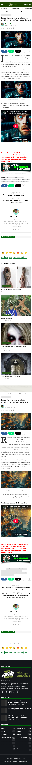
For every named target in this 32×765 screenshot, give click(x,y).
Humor (24, 740)
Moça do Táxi (24, 181)
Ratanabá (23, 572)
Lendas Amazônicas (16, 570)
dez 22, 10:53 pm (7, 378)
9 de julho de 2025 (14, 719)
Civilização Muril (22, 568)
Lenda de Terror (16, 179)
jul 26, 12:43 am (7, 350)
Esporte (24, 731)
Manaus (8, 728)
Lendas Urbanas (6, 15)
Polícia (8, 731)
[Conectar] (30, 4)
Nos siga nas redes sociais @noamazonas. (17, 688)
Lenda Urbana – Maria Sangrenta (10, 376)
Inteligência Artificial (17, 177)
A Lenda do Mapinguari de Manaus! (11, 289)
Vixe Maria (24, 734)
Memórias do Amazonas (24, 749)
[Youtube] (17, 692)
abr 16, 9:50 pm (7, 320)
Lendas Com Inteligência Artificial (10, 181)
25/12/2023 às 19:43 (10, 407)
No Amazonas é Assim (19, 758)
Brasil (8, 743)
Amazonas (8, 734)
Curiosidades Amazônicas (24, 737)
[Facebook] (13, 229)
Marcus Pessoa (10, 23)
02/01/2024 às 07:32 (10, 25)
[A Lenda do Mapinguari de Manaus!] (16, 277)
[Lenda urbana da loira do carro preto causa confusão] (16, 334)
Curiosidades (8, 745)
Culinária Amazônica (24, 745)
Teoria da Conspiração (7, 574)
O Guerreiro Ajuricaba (7, 318)
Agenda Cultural (24, 728)
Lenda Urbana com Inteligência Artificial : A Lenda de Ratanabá (14, 401)
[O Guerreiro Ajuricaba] (16, 305)
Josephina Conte (6, 179)
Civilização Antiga (11, 568)
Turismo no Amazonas (24, 743)
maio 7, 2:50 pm (7, 292)
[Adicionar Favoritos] (29, 51)
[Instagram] (18, 229)
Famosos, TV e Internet (8, 737)
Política (8, 740)
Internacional (8, 748)
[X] (13, 692)
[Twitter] (16, 229)
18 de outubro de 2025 (15, 704)
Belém (8, 177)
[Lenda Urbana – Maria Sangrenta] (16, 364)
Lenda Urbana (25, 179)
